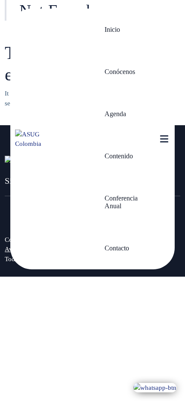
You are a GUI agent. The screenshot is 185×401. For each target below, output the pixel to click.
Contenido (119, 156)
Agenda (115, 113)
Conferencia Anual (121, 202)
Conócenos (120, 71)
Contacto (117, 248)
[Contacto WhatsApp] (154, 387)
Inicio (112, 29)
